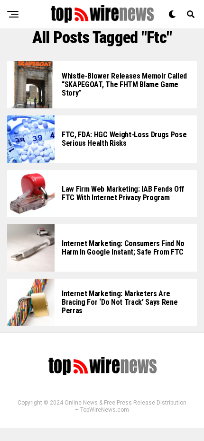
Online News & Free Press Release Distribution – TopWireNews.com (125, 406)
